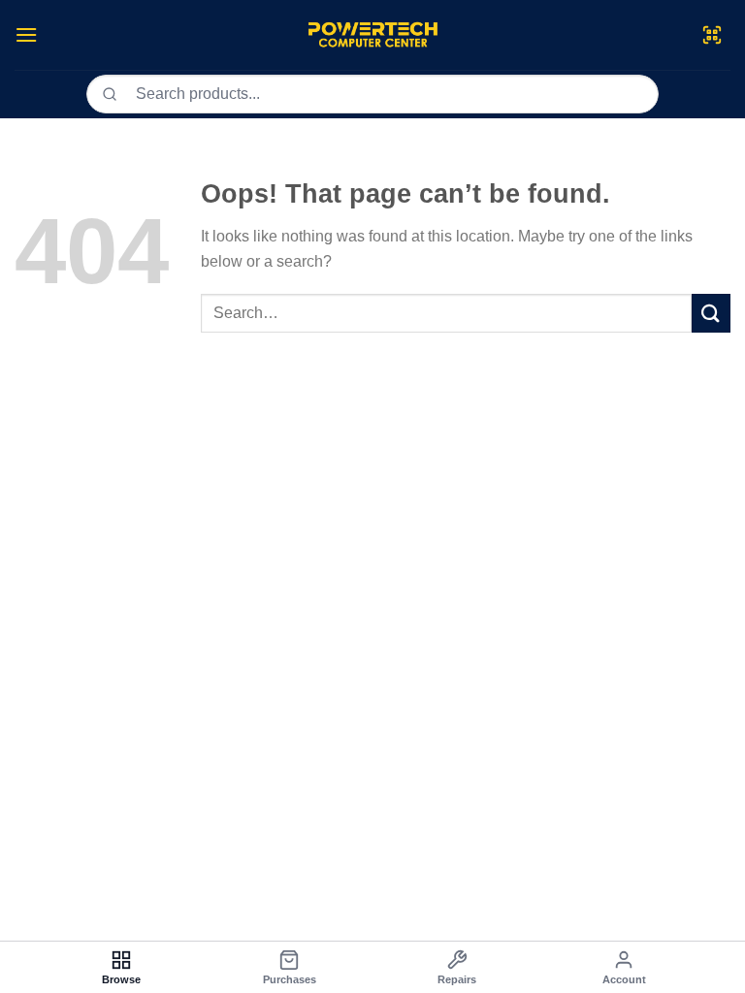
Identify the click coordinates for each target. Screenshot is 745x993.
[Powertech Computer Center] (373, 35)
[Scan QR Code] (712, 35)
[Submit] (711, 313)
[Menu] (26, 34)
